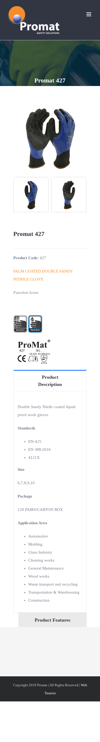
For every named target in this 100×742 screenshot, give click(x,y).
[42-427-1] (31, 194)
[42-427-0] (50, 105)
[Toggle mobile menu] (89, 14)
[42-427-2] (68, 194)
